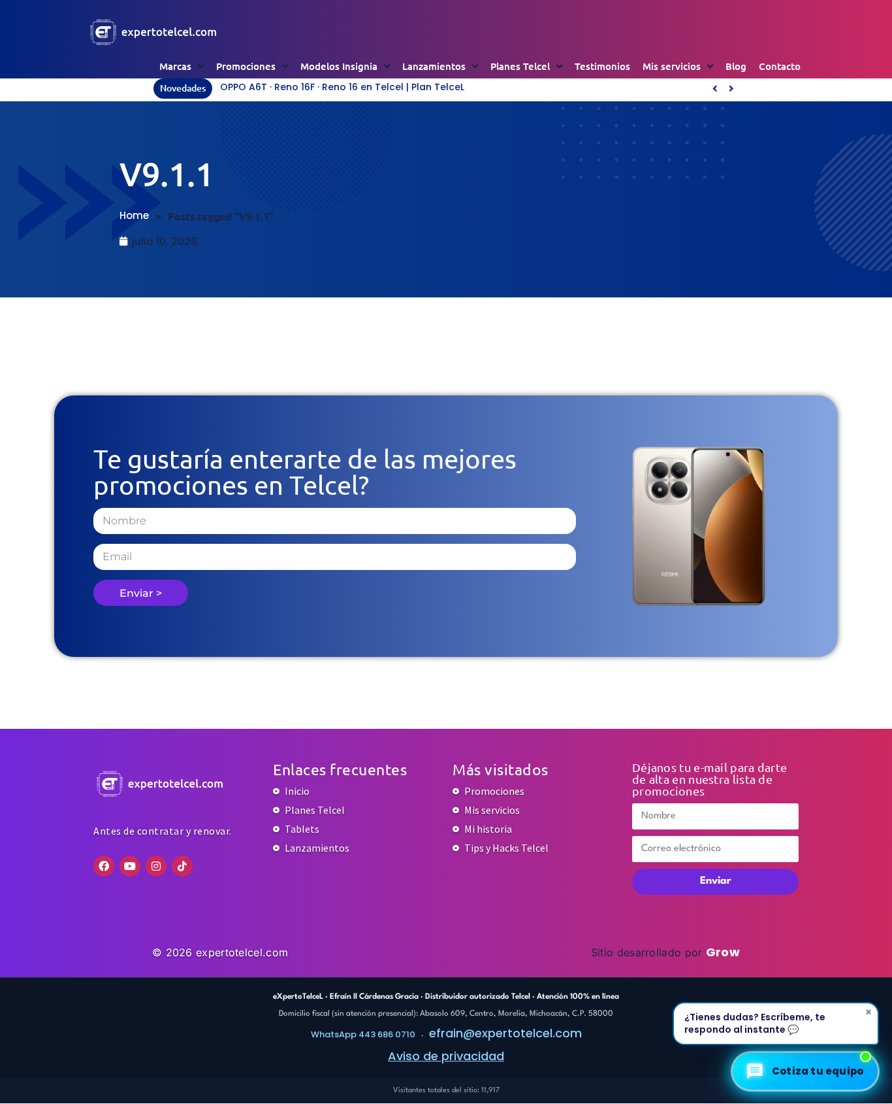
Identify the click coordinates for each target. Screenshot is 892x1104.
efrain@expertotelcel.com (505, 1033)
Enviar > (140, 593)
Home (134, 215)
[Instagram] (156, 866)
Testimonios (602, 66)
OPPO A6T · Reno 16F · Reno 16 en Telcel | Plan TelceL (342, 86)
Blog (735, 66)
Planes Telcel (520, 66)
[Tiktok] (182, 866)
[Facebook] (103, 866)
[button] (731, 88)
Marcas (175, 66)
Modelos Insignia (338, 66)
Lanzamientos (434, 66)
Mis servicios (672, 66)
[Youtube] (129, 866)
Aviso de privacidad (446, 1056)
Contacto (780, 66)
